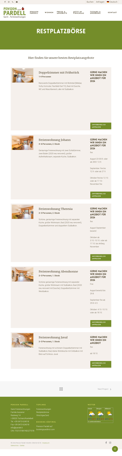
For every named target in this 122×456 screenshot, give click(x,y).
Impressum (45, 443)
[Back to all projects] (61, 388)
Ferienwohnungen (43, 409)
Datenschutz (15, 445)
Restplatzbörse (42, 412)
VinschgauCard (42, 415)
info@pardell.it (17, 428)
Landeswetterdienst (95, 421)
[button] (100, 126)
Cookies (22, 445)
